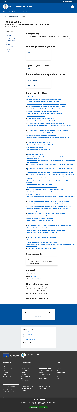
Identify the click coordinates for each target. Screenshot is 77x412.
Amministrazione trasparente (45, 386)
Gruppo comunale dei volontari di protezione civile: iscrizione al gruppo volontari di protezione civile (50, 145)
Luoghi (58, 376)
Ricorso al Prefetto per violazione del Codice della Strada (40, 220)
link (50, 404)
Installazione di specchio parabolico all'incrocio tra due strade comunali (43, 152)
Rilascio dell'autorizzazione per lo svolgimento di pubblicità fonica (42, 232)
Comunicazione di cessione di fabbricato (36, 116)
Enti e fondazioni (6, 372)
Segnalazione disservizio (26, 388)
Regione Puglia (6, 1)
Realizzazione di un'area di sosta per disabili (37, 216)
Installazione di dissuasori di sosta (35, 147)
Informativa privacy (43, 388)
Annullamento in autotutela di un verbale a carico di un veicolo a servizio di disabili (46, 106)
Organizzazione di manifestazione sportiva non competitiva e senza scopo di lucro (45, 189)
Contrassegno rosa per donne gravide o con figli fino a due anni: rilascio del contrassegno (47, 130)
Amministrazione (12, 16)
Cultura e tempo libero (25, 368)
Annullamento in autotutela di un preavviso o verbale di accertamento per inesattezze (46, 104)
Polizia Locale (33, 259)
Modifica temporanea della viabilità (35, 154)
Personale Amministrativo (8, 376)
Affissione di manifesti (32, 97)
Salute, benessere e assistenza (45, 374)
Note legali (41, 390)
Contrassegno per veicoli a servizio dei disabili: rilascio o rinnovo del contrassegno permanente (49, 125)
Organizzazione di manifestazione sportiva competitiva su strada (42, 187)
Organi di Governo (7, 366)
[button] (38, 410)
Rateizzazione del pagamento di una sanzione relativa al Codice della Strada (44, 211)
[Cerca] (72, 6)
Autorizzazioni (42, 376)
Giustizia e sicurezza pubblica (45, 368)
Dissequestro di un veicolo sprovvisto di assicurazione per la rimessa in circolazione (46, 140)
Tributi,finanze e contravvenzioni (45, 370)
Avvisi (58, 370)
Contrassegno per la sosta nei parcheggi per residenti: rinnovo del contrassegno (45, 123)
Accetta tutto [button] (34, 407)
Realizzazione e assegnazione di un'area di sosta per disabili (40, 218)
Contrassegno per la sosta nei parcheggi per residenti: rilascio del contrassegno (45, 121)
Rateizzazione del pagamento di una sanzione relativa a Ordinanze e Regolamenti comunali (48, 208)
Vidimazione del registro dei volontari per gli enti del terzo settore (42, 248)
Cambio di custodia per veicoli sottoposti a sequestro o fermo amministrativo (44, 109)
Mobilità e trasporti (25, 380)
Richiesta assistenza (25, 393)
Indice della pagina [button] (9, 31)
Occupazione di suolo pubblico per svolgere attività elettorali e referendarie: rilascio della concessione (50, 174)
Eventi (58, 378)
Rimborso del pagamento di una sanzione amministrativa (40, 240)
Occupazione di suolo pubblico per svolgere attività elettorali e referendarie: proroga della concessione (50, 172)
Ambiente (41, 372)
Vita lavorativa (24, 370)
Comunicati (59, 368)
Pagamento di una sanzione (33, 194)
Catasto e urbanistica (25, 376)
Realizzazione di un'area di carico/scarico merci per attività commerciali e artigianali (46, 213)
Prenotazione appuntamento (27, 386)
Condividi (58, 22)
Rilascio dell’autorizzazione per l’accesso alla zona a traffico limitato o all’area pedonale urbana (49, 235)
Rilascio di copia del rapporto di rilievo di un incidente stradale (41, 237)
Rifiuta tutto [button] (43, 407)
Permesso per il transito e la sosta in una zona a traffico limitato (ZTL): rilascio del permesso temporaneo (51, 199)
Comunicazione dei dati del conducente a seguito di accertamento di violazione (45, 113)
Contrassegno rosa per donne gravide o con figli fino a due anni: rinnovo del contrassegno (47, 133)
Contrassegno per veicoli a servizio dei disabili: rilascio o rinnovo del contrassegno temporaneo (49, 128)
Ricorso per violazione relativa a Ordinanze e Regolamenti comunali (42, 223)
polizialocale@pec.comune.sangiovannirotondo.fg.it (39, 278)
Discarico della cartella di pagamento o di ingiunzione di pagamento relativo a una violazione (48, 137)
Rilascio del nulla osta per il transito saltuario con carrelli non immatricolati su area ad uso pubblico (50, 225)
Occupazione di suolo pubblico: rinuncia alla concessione (40, 184)
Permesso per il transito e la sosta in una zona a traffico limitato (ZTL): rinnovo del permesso (48, 201)
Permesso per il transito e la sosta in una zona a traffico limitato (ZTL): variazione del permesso (49, 206)
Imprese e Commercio (25, 372)
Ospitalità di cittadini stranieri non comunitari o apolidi (39, 192)
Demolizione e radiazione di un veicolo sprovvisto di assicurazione (42, 135)
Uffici (18, 16)
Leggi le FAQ (23, 390)
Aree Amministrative (7, 368)
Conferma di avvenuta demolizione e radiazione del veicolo (40, 118)
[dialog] (38, 405)
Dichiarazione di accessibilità (44, 393)
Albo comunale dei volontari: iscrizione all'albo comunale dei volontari (43, 101)
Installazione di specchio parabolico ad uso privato (38, 149)
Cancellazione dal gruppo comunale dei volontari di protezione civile (42, 111)
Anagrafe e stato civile (25, 366)
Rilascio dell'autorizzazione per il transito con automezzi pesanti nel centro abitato (46, 230)
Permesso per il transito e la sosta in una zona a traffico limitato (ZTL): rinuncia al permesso (48, 204)
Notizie (58, 366)
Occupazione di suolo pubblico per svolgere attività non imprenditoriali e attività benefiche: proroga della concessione (50, 177)
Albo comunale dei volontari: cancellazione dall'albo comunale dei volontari (44, 99)
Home (6, 16)
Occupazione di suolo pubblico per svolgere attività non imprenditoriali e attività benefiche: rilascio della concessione (50, 181)
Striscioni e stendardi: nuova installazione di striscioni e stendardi (42, 242)
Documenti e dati (6, 379)
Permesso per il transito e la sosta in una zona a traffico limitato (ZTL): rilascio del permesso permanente (51, 196)
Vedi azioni (65, 22)
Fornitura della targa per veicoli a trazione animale (38, 142)
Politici (4, 374)
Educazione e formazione (44, 366)
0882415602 (33, 276)
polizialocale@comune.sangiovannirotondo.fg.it (42, 274)
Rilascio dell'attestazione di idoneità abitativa (37, 228)
